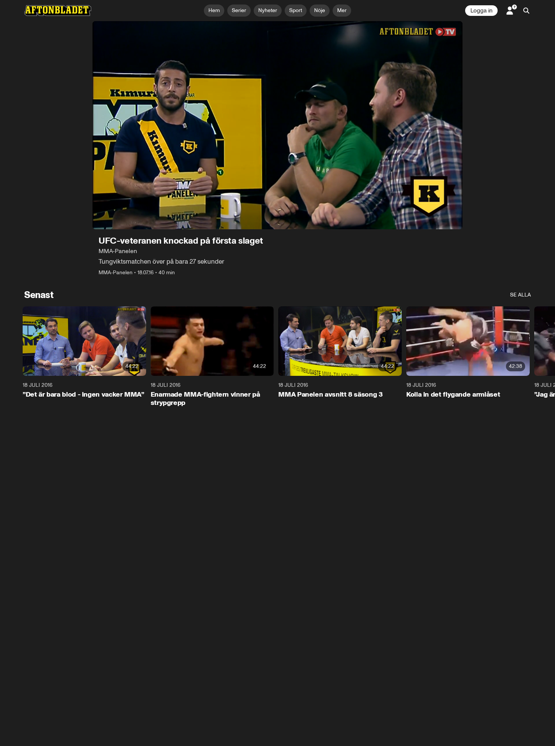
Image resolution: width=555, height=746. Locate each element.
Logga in (481, 10)
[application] (277, 125)
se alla (520, 295)
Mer (342, 10)
